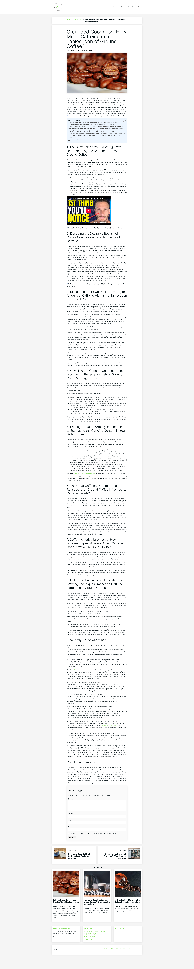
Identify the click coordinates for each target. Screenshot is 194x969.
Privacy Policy (88, 939)
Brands (134, 7)
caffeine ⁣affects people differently (84, 473)
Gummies (116, 7)
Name (70, 813)
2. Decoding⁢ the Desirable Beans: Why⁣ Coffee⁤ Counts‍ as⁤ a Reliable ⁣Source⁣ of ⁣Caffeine (91, 124)
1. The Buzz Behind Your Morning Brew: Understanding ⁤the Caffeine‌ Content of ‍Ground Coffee (93, 122)
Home (109, 7)
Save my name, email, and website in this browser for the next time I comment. (94, 833)
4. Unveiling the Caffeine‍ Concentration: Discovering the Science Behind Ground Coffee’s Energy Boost (96, 128)
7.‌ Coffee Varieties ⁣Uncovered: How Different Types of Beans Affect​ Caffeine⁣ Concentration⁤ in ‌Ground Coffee (97, 133)
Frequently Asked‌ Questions (76, 139)
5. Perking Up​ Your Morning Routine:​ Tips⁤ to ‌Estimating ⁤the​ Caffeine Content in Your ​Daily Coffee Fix (95, 130)
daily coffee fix (121, 476)
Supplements (125, 7)
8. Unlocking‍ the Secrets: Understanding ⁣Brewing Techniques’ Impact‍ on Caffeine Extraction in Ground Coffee (96, 136)
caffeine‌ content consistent (80, 670)
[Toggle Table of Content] (124, 120)
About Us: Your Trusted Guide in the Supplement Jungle (117, 948)
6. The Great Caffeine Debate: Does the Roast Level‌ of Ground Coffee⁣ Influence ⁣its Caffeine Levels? (94, 131)
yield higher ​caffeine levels (108, 725)
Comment (71, 799)
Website (70, 827)
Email (70, 820)
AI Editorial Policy (89, 936)
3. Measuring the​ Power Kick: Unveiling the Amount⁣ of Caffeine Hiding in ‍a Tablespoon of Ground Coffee (96, 126)
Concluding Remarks (74, 140)
